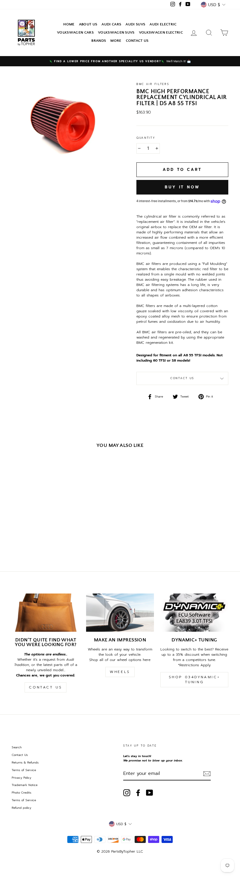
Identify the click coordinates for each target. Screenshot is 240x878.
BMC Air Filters (152, 84)
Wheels (120, 671)
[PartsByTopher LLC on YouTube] (149, 792)
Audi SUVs (135, 24)
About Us (88, 24)
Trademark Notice (24, 785)
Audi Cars (111, 24)
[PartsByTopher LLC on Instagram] (126, 792)
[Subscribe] (207, 773)
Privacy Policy (21, 777)
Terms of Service (24, 770)
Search (17, 747)
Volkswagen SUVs (116, 32)
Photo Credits (21, 792)
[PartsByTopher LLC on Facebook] (138, 792)
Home (68, 24)
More (115, 41)
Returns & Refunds (25, 762)
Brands (98, 41)
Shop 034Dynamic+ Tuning (194, 679)
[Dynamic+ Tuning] (194, 612)
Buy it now (182, 187)
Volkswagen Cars (75, 32)
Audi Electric (163, 24)
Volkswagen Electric (161, 32)
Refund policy (21, 808)
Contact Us (137, 41)
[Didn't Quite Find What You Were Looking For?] (46, 612)
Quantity (145, 138)
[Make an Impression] (120, 612)
